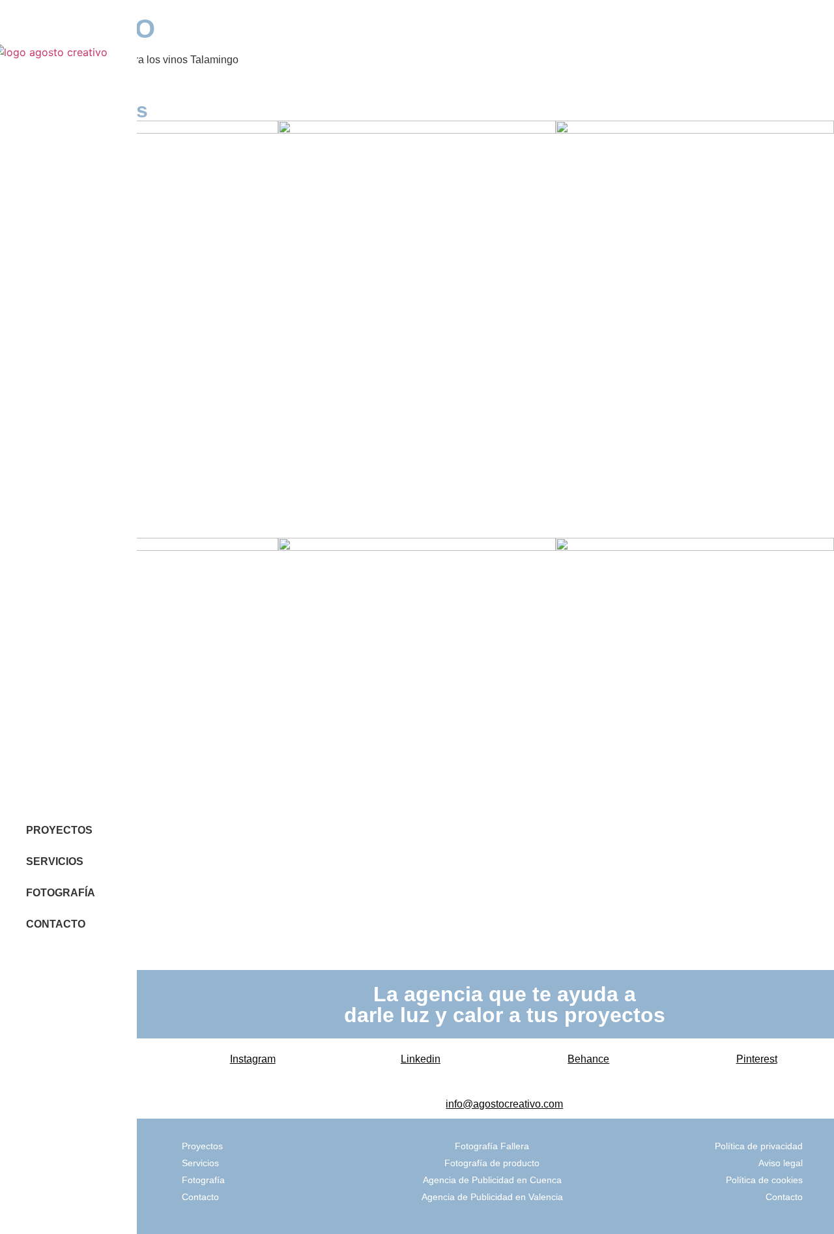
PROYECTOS (59, 830)
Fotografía (203, 1180)
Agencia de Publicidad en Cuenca (492, 1180)
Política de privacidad (759, 1146)
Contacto (200, 1197)
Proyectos (202, 1146)
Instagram (253, 1059)
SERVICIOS (54, 861)
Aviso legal (780, 1163)
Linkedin (420, 1059)
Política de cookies (764, 1180)
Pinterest (756, 1059)
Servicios (200, 1163)
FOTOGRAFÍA (60, 892)
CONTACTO (55, 924)
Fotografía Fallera (492, 1146)
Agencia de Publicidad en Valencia (492, 1197)
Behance (588, 1059)
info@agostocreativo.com (504, 1103)
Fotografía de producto (491, 1163)
